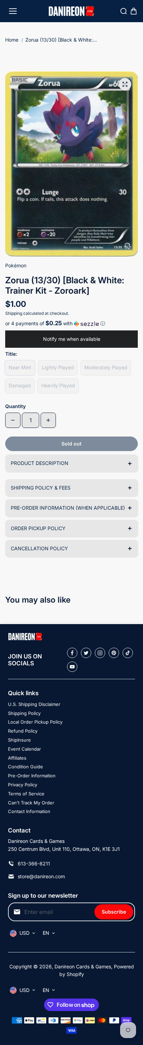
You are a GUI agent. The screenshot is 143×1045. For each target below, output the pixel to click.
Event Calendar (24, 749)
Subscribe (114, 912)
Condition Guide (25, 766)
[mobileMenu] (12, 11)
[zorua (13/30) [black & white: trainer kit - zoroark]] (125, 84)
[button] (71, 323)
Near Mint (20, 367)
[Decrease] (12, 420)
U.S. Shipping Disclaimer (34, 704)
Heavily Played (58, 385)
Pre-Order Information (32, 775)
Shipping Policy (24, 713)
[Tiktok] (128, 653)
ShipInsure (19, 740)
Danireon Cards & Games (82, 966)
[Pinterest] (114, 653)
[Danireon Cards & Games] (71, 11)
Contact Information (29, 811)
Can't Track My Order (31, 802)
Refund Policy (22, 731)
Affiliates (17, 758)
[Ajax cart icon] (133, 11)
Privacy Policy (22, 784)
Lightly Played (58, 367)
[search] (123, 11)
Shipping (13, 313)
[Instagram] (100, 653)
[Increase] (48, 420)
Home (11, 40)
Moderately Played (105, 367)
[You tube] (72, 667)
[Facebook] (72, 653)
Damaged (20, 385)
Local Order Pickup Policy (35, 722)
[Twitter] (86, 653)
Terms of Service (26, 793)
